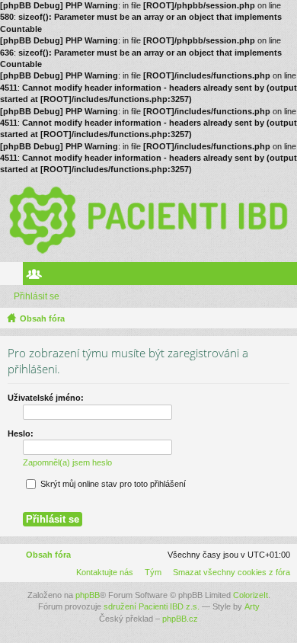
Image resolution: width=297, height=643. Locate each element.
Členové (37, 276)
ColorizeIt (250, 595)
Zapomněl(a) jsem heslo (67, 462)
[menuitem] (228, 572)
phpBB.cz (180, 618)
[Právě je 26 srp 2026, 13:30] (282, 318)
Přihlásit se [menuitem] (288, 276)
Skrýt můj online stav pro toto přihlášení (112, 483)
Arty (252, 606)
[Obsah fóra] (148, 219)
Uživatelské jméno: (46, 397)
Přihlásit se (36, 296)
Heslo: (21, 433)
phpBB (87, 595)
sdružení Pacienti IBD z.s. (152, 606)
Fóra (14, 276)
